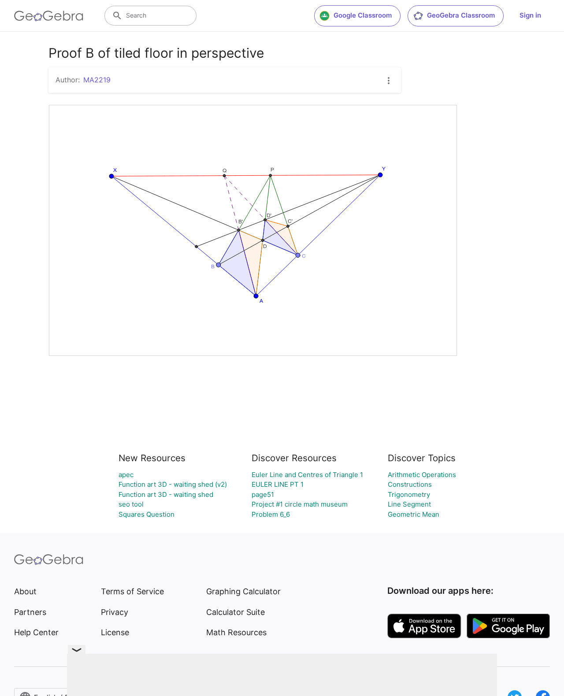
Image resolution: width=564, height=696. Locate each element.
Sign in (530, 15)
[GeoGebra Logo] (48, 16)
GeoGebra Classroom (461, 15)
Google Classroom (363, 15)
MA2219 (97, 79)
